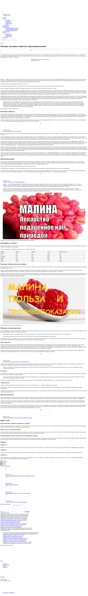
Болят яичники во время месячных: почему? (10, 522)
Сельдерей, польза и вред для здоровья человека (16, 502)
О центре (8, 19)
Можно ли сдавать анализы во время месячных (11, 526)
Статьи (7, 24)
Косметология (6, 26)
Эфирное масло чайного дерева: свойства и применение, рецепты (17, 417)
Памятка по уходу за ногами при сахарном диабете (14, 540)
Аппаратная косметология (11, 30)
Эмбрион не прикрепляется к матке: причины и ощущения (13, 519)
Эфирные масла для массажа (12, 484)
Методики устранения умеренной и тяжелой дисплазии (15, 538)
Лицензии (8, 22)
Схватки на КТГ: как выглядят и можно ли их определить (13, 524)
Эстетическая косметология (12, 29)
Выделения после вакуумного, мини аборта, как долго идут (14, 517)
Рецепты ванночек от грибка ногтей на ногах (13, 536)
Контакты (5, 37)
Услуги (4, 566)
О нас (4, 18)
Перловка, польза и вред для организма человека (14, 181)
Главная (5, 17)
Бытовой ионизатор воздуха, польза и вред (12, 131)
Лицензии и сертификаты (8, 592)
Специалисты (9, 21)
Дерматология (6, 31)
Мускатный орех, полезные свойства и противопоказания (16, 361)
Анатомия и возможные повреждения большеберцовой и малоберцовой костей (20, 533)
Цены (4, 32)
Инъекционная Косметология (12, 28)
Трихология (5, 25)
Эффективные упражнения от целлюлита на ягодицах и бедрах (17, 543)
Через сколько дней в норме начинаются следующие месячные (14, 515)
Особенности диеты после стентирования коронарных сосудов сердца (16, 529)
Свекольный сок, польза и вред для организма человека (18, 493)
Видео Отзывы (9, 23)
